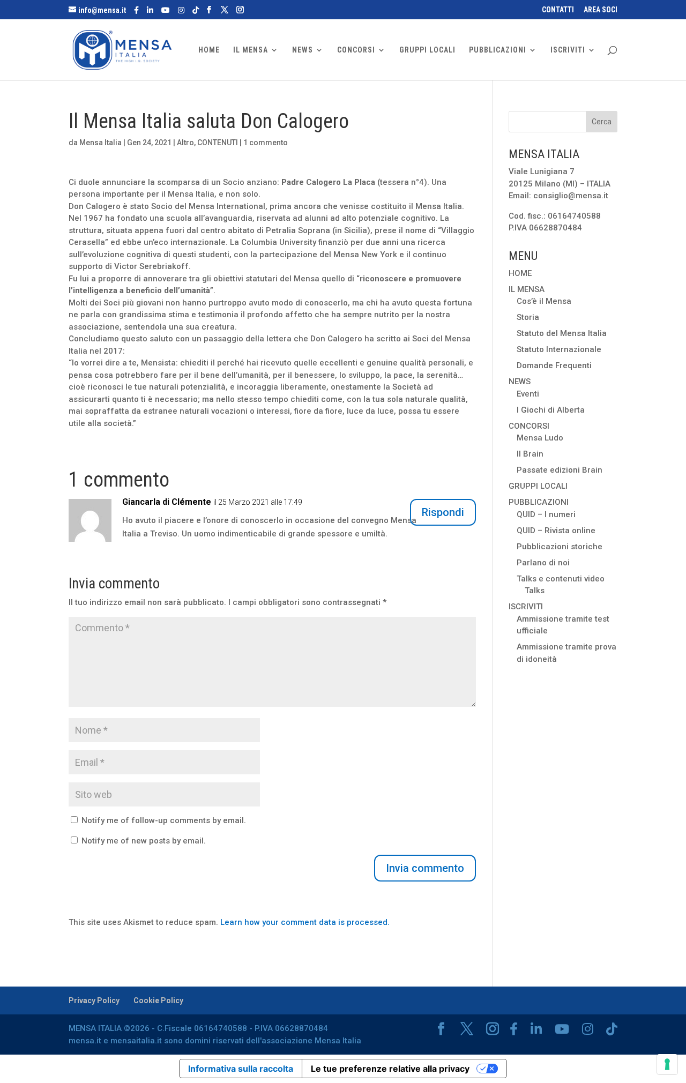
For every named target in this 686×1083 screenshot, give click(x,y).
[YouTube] (165, 10)
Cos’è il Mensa (544, 301)
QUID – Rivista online (556, 530)
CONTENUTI (217, 142)
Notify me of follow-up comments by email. (163, 820)
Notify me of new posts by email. (143, 841)
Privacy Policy (94, 1000)
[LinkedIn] (150, 10)
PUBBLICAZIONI (497, 50)
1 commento (265, 142)
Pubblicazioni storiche (559, 546)
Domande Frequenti (554, 365)
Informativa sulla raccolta (240, 1068)
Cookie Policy (158, 1000)
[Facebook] (136, 10)
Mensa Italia (100, 142)
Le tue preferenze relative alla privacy (390, 1068)
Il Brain (530, 454)
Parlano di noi (543, 562)
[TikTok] (195, 10)
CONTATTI (558, 10)
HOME (209, 50)
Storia (528, 317)
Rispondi (443, 512)
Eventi (528, 394)
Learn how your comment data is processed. (305, 922)
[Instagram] (181, 10)
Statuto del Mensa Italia (562, 333)
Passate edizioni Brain (559, 470)
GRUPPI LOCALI (427, 50)
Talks (535, 590)
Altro (185, 142)
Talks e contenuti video (561, 579)
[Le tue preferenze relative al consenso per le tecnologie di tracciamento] (667, 1064)
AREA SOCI (600, 10)
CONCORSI (356, 50)
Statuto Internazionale (559, 349)
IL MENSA (250, 50)
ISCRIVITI (567, 50)
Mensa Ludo (540, 438)
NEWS (302, 50)
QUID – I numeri (546, 514)
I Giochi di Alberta (551, 410)
